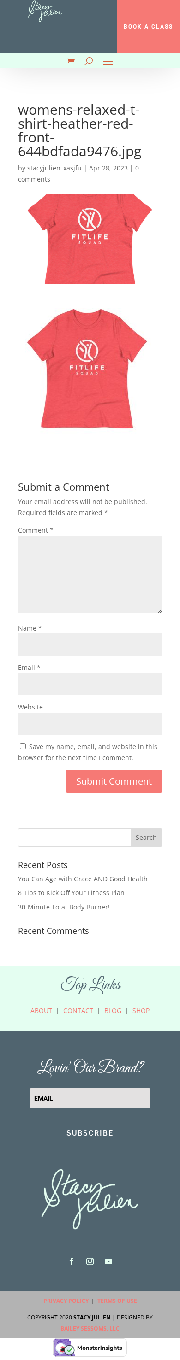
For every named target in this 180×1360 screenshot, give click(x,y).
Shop (141, 1010)
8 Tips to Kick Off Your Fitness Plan (71, 892)
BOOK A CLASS (148, 26)
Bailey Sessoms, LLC (90, 1328)
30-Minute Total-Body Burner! (64, 907)
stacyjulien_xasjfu (54, 168)
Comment (36, 530)
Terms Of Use (117, 1301)
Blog (112, 1010)
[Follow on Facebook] (71, 1261)
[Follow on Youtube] (108, 1261)
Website (30, 707)
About (41, 1010)
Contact (78, 1010)
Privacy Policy (66, 1301)
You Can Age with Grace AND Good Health (83, 878)
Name (30, 628)
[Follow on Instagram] (90, 1261)
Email (29, 667)
